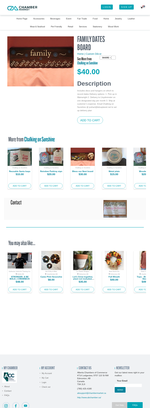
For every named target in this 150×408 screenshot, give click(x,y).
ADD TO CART (90, 120)
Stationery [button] (97, 26)
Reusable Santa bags (19, 171)
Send (120, 390)
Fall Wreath (114, 277)
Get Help (120, 405)
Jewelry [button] (118, 18)
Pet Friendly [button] (56, 26)
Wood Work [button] (113, 26)
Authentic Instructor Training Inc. (20, 271)
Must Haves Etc (114, 271)
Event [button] (68, 18)
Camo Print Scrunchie (51, 277)
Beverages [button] (55, 18)
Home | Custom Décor (89, 54)
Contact (7, 391)
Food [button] (95, 18)
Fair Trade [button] (82, 18)
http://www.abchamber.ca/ (89, 397)
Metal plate (114, 171)
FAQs (6, 395)
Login (107, 7)
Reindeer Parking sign (51, 171)
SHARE (105, 57)
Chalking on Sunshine (87, 63)
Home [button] (106, 18)
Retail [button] (70, 26)
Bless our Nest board (82, 171)
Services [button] (83, 26)
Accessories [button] (38, 18)
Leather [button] (131, 18)
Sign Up (126, 7)
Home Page (21, 18)
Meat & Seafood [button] (37, 26)
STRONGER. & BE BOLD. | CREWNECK (20, 278)
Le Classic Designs (82, 271)
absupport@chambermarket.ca (91, 393)
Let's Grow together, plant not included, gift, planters (83, 279)
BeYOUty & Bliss (51, 271)
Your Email (122, 381)
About (7, 386)
